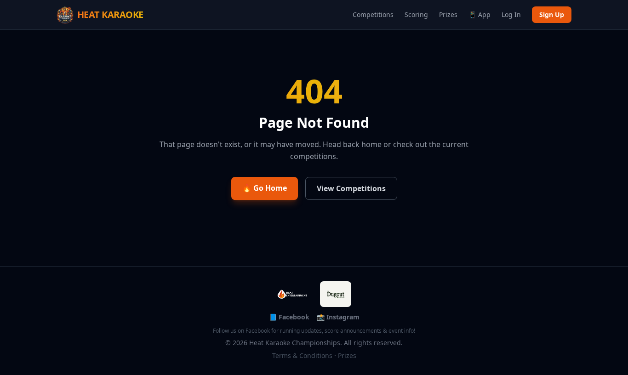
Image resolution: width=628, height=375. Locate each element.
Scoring (416, 14)
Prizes (448, 14)
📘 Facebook (289, 316)
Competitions (373, 14)
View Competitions (351, 188)
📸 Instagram (338, 316)
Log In (511, 14)
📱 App (479, 14)
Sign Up (551, 14)
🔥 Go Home (264, 188)
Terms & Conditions (302, 355)
